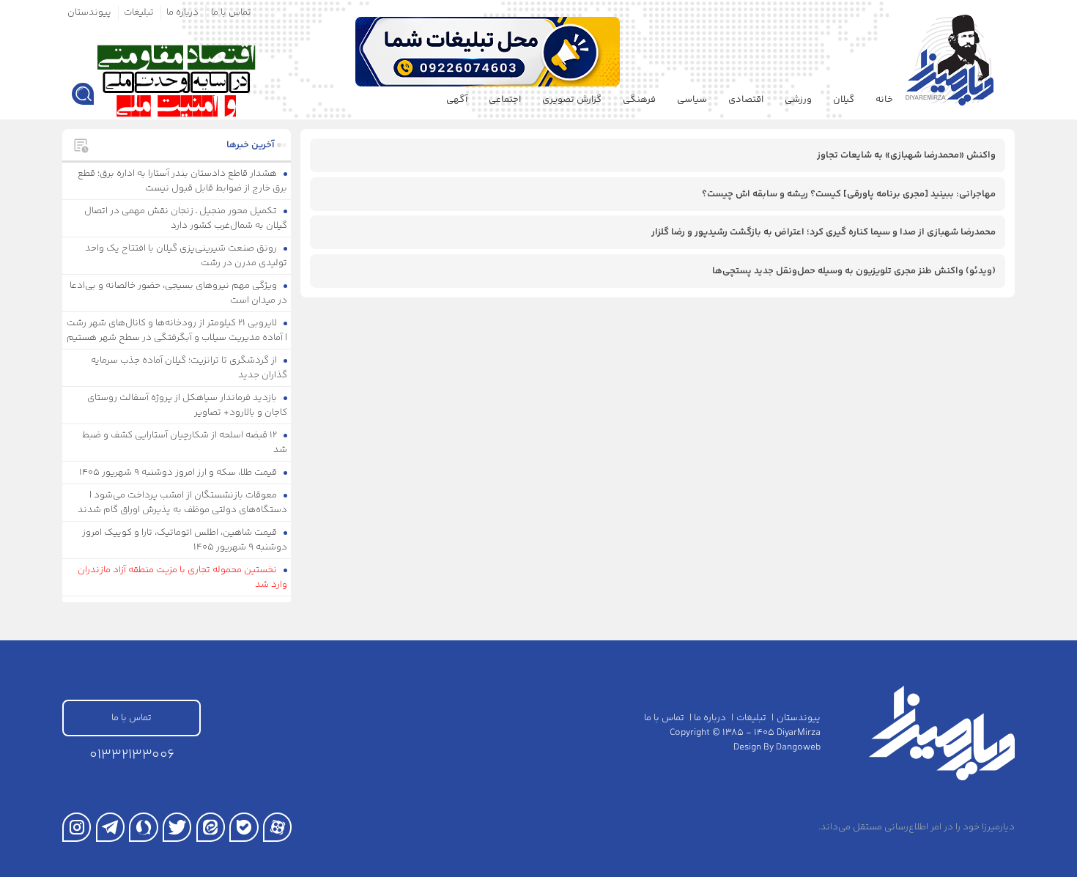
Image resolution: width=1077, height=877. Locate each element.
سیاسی (692, 99)
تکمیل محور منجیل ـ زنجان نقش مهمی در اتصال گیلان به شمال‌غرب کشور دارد (186, 218)
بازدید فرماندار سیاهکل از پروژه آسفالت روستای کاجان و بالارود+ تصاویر (187, 405)
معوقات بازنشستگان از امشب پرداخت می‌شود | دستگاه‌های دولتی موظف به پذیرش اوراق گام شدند (182, 502)
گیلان (843, 99)
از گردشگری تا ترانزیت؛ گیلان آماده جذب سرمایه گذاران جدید (189, 367)
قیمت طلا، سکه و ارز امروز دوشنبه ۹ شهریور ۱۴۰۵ (179, 472)
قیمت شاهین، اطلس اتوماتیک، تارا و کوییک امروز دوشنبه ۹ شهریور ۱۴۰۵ (185, 540)
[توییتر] (177, 827)
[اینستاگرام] (76, 827)
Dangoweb (798, 747)
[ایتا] (210, 827)
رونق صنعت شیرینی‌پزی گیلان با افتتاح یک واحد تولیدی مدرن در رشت (186, 255)
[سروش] (143, 827)
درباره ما (182, 12)
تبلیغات (139, 12)
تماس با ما (231, 12)
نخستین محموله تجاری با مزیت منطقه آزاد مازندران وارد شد (183, 577)
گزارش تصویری (572, 99)
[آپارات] (277, 827)
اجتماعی (505, 99)
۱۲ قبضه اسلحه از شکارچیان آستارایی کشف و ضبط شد (185, 442)
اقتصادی (745, 99)
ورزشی (798, 99)
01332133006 (131, 755)
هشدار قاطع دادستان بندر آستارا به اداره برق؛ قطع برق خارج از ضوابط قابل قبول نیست (183, 181)
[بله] (243, 827)
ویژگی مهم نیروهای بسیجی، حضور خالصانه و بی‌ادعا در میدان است (179, 293)
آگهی (456, 99)
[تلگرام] (110, 827)
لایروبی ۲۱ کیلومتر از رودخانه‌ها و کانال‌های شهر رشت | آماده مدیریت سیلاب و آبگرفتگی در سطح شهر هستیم (177, 330)
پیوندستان (89, 12)
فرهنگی (639, 99)
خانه (884, 99)
